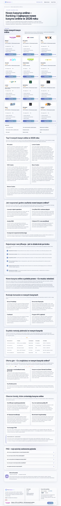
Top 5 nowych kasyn (9, 127)
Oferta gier (8, 132)
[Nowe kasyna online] (9, 2)
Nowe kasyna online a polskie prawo (12, 129)
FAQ (40, 132)
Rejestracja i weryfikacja (44, 127)
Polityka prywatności (30, 493)
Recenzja (18, 54)
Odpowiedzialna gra (29, 494)
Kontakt (27, 490)
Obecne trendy (25, 132)
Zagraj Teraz (11, 54)
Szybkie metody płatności (44, 129)
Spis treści (30, 125)
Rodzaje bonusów (26, 129)
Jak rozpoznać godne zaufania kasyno (29, 127)
